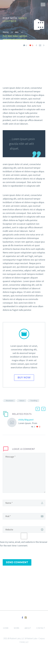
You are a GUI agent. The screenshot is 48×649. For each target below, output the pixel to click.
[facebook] (22, 618)
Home (5, 628)
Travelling (33, 401)
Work (16, 628)
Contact (40, 628)
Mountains (9, 401)
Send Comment (17, 562)
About (28, 628)
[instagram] (26, 618)
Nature (22, 401)
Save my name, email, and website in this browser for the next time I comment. (23, 543)
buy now (24, 377)
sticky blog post (26, 419)
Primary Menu (43, 4)
